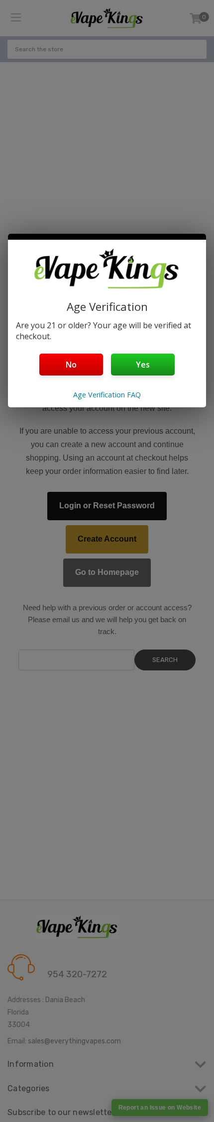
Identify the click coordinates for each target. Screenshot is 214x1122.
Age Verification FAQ (107, 394)
